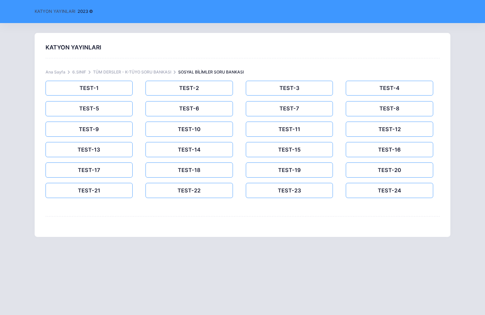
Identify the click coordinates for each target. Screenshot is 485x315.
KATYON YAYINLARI (55, 11)
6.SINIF (79, 72)
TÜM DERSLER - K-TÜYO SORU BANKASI (132, 72)
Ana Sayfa (55, 72)
